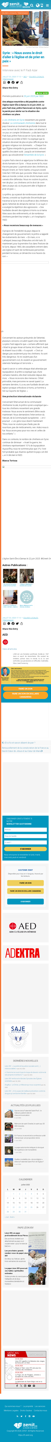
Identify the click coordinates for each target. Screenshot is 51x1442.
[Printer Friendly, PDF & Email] (42, 93)
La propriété (28, 1406)
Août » (12, 1217)
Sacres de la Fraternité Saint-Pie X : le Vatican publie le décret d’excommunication (28, 1113)
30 (20, 1212)
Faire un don (25, 688)
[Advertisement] (25, 722)
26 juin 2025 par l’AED (34, 96)
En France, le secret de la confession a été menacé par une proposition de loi (29, 1137)
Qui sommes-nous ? (13, 1406)
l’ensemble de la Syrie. (34, 155)
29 (14, 1212)
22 (14, 1207)
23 (20, 1207)
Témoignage (22, 13)
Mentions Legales (11, 1410)
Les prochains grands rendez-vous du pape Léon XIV (16, 1253)
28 (8, 1212)
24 (25, 1207)
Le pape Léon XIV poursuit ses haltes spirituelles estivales (16, 1270)
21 (8, 1207)
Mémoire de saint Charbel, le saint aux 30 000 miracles (29, 1125)
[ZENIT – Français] (14, 4)
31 (25, 1212)
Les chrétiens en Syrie (14, 120)
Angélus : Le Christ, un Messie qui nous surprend (23, 1085)
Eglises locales (9, 13)
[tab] (15, 1354)
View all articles (9, 649)
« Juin (7, 1217)
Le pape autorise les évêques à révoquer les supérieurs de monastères (29, 1149)
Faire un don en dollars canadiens (25, 695)
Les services (40, 1406)
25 (31, 1207)
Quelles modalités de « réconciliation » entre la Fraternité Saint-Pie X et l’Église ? (29, 1160)
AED (25, 77)
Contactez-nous (40, 1410)
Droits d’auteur (26, 1410)
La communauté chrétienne (22, 123)
